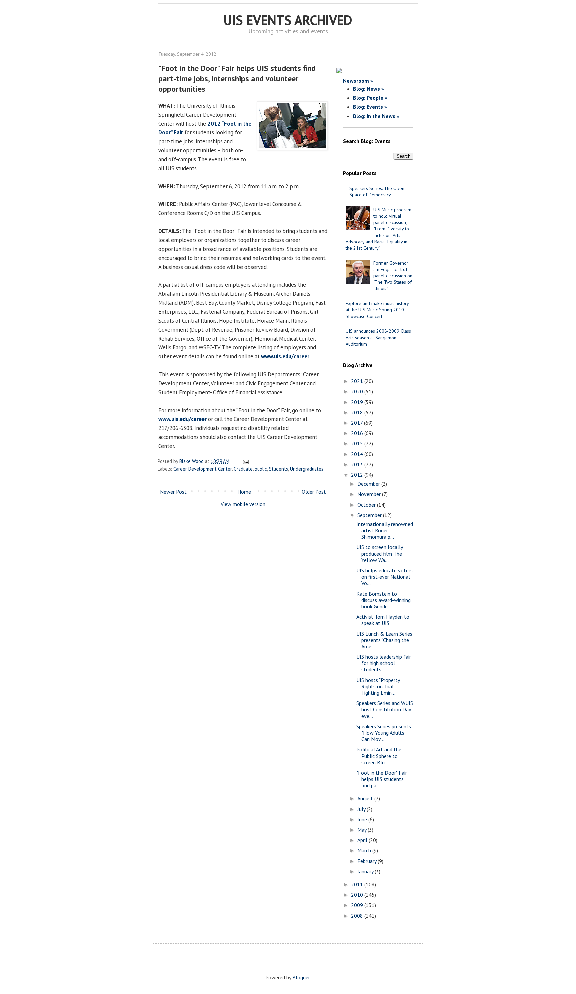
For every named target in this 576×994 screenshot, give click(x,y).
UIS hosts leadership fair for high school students (383, 663)
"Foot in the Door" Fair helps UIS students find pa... (381, 779)
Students (278, 469)
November (369, 494)
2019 (357, 402)
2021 (357, 381)
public (261, 469)
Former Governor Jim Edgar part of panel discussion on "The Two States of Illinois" (392, 276)
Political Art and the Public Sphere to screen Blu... (378, 755)
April (363, 840)
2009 (357, 905)
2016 (357, 433)
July (362, 809)
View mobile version (243, 504)
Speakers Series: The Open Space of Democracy (376, 191)
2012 (357, 474)
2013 (357, 464)
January (366, 871)
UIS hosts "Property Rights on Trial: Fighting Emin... (378, 686)
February (367, 861)
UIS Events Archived (288, 20)
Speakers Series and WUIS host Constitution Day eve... (384, 709)
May (362, 829)
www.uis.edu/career (285, 356)
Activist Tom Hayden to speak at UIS (382, 619)
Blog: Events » (370, 106)
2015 (357, 443)
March (364, 850)
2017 (357, 422)
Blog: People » (370, 97)
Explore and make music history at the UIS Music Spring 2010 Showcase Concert (377, 309)
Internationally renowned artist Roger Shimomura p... (384, 530)
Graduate (243, 469)
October (367, 504)
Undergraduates (306, 469)
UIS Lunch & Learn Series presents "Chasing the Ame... (384, 640)
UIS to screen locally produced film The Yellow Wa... (379, 553)
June (362, 819)
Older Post (314, 491)
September (370, 515)
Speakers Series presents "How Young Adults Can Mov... (383, 732)
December (369, 483)
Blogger (301, 977)
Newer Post (173, 491)
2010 (357, 894)
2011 (357, 884)
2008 (357, 915)
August (365, 798)
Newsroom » (358, 80)
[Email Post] (244, 461)
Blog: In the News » (376, 116)
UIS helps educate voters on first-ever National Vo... (384, 576)
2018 (357, 412)
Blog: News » (368, 88)
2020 (357, 391)
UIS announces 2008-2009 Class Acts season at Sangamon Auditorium (378, 337)
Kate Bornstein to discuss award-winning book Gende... (383, 600)
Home (244, 491)
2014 (357, 454)
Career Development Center (202, 469)
